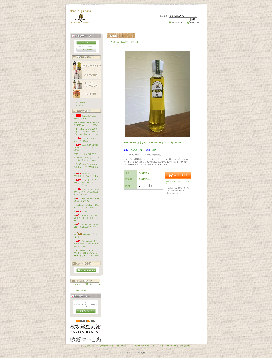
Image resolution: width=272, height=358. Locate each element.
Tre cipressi (81, 290)
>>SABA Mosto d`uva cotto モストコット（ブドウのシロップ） (86, 167)
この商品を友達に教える (175, 190)
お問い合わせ (184, 345)
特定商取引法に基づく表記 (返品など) (98, 345)
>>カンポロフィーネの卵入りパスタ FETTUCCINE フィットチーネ (87, 182)
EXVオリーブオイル (129, 42)
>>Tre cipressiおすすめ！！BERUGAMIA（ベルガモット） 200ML (86, 243)
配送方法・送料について (145, 345)
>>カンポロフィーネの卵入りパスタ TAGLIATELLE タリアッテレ (86, 192)
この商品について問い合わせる (178, 188)
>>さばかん (81, 211)
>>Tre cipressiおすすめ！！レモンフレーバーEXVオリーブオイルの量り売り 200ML (86, 132)
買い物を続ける (172, 193)
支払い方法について (124, 345)
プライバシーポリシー (167, 345)
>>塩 (75, 100)
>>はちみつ (78, 105)
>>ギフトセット (80, 102)
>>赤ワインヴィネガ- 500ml (85, 154)
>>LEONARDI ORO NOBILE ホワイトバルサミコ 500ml (86, 147)
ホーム (116, 42)
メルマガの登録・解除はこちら (88, 284)
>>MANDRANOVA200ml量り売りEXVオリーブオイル (86, 227)
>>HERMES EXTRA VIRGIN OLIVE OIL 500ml (86, 218)
